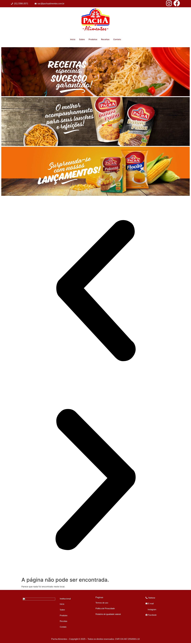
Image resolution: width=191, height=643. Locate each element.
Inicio (72, 39)
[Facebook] (176, 3)
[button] (95, 291)
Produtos (93, 39)
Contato (117, 39)
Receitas (105, 39)
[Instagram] (169, 3)
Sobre (82, 39)
